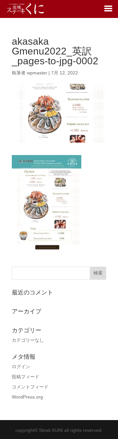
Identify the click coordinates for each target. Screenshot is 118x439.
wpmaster (37, 72)
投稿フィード (25, 376)
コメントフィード (30, 386)
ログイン (21, 366)
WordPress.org (27, 397)
